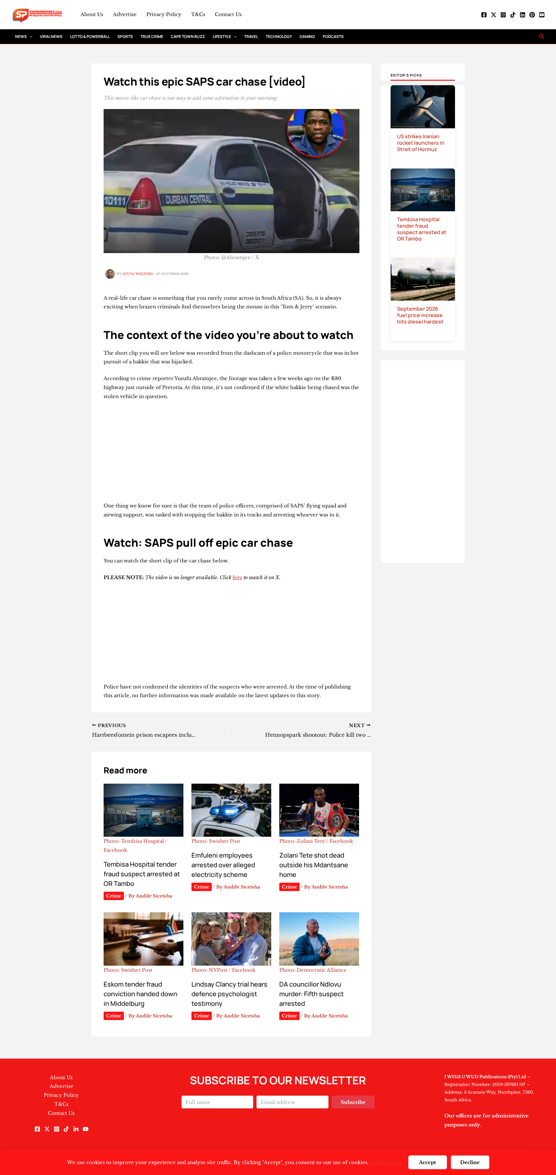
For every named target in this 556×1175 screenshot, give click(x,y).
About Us (91, 14)
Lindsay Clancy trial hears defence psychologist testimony (229, 994)
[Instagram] (503, 15)
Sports (125, 36)
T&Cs (198, 14)
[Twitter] (493, 15)
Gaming (307, 36)
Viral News (51, 36)
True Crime (152, 36)
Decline (470, 1162)
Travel (251, 36)
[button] (29, 36)
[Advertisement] (231, 454)
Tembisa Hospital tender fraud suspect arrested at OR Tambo (142, 874)
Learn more (384, 1162)
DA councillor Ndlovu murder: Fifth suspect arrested (311, 994)
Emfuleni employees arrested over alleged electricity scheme (223, 865)
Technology (279, 36)
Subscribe (353, 1102)
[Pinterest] (532, 15)
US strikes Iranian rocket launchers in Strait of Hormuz (420, 143)
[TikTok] (513, 15)
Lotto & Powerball (90, 36)
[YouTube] (542, 15)
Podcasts (333, 36)
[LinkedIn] (522, 15)
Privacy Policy (163, 14)
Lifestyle (222, 36)
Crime (113, 896)
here (237, 577)
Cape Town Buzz (188, 36)
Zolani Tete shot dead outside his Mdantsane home (313, 865)
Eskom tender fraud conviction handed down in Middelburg (140, 994)
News (21, 36)
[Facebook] (484, 15)
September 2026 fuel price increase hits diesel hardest (420, 315)
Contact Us (228, 14)
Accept (427, 1162)
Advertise (125, 14)
